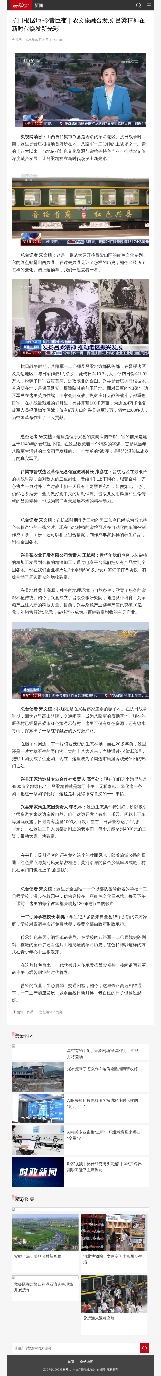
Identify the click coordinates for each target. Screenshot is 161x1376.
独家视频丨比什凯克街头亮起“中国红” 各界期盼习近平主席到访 (104, 1167)
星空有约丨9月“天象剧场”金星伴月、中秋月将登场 (103, 1053)
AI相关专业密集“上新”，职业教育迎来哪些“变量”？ (103, 1135)
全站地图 (86, 1362)
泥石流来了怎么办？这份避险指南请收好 (102, 1069)
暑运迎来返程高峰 (99, 1318)
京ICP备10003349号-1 (57, 1369)
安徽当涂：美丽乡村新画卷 (37, 1256)
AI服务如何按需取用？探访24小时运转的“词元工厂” (102, 1103)
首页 (71, 1362)
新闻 (39, 5)
